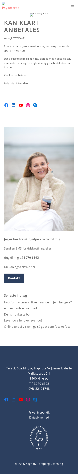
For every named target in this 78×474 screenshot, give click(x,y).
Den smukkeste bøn (17, 314)
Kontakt (14, 278)
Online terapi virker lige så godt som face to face (37, 326)
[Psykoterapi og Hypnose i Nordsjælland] (12, 6)
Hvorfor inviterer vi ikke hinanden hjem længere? (38, 302)
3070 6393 (41, 384)
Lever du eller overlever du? (23, 320)
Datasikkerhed (39, 417)
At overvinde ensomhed (20, 308)
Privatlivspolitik (39, 412)
